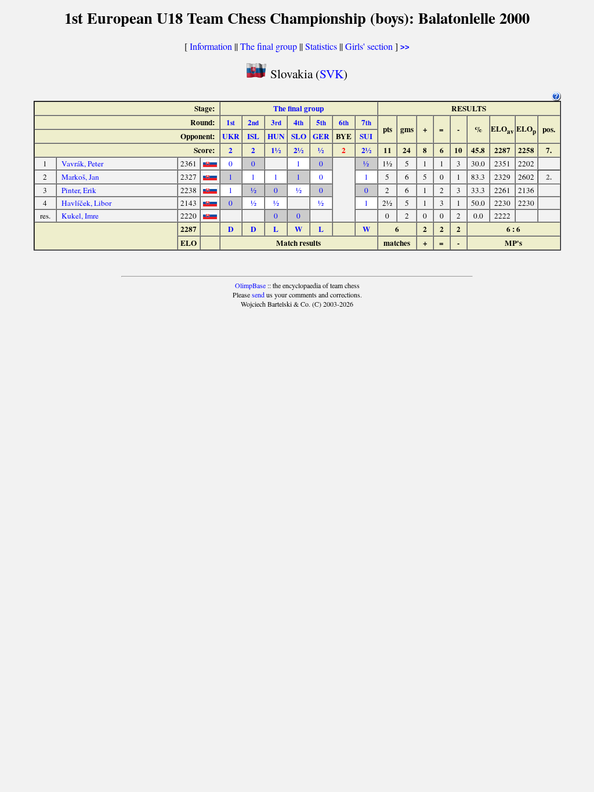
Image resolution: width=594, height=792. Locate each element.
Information (211, 46)
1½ (276, 150)
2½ (298, 150)
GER (321, 136)
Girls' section (369, 46)
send (258, 294)
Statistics (321, 46)
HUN (276, 136)
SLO (298, 136)
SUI (366, 136)
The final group (268, 46)
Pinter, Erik (78, 190)
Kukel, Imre (80, 215)
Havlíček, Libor (86, 203)
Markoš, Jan (80, 177)
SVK (331, 73)
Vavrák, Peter (82, 163)
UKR (231, 136)
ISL (253, 136)
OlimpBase (250, 285)
